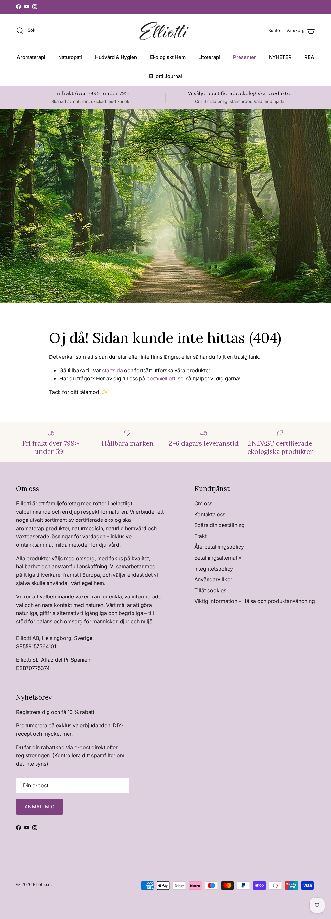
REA (309, 57)
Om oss (203, 503)
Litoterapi (209, 57)
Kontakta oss (209, 514)
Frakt (200, 536)
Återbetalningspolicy (219, 546)
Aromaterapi (31, 57)
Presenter (244, 57)
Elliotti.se (42, 884)
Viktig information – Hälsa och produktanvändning (254, 601)
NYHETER (280, 57)
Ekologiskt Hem (168, 57)
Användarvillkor (213, 579)
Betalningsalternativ (217, 557)
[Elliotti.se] (165, 30)
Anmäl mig (40, 806)
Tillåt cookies (210, 590)
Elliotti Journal (165, 76)
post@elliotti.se (164, 378)
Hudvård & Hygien (116, 57)
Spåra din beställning (219, 525)
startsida (112, 370)
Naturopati (70, 57)
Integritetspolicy (213, 568)
